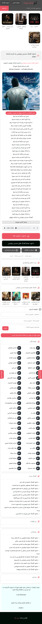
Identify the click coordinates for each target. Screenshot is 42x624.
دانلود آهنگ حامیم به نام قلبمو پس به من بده (24, 557)
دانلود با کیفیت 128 (19, 236)
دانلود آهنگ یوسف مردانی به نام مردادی (25, 492)
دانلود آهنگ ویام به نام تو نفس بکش (26, 541)
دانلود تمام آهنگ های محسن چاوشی (21, 243)
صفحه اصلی (16, 3)
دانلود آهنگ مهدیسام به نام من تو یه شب (25, 544)
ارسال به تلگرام (29, 250)
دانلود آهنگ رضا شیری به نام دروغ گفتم (26, 498)
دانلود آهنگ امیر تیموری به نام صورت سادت (24, 504)
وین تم (17, 618)
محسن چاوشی (26, 63)
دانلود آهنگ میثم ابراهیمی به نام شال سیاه (24, 538)
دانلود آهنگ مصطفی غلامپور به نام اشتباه (25, 485)
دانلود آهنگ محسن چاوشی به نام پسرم (26, 560)
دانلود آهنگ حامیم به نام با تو (29, 482)
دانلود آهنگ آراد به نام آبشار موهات (27, 569)
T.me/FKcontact (21, 595)
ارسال (5, 328)
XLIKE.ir (21, 608)
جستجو (4, 8)
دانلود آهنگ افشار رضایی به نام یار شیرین (25, 495)
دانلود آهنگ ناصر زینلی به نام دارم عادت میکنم (23, 501)
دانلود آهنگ (5, 3)
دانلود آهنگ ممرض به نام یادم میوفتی (26, 566)
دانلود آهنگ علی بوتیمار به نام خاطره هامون (24, 489)
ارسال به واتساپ (10, 250)
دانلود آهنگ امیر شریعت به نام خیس (27, 514)
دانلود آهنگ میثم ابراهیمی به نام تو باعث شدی (23, 547)
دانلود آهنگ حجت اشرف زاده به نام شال (26, 563)
